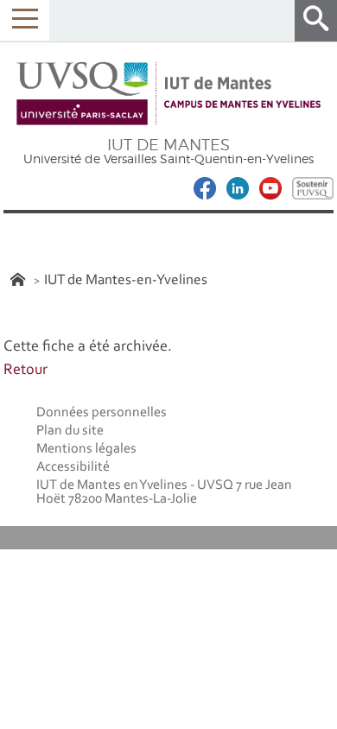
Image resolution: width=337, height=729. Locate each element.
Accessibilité (73, 467)
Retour (25, 370)
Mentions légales (86, 449)
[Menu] (24, 20)
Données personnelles (101, 413)
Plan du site (70, 431)
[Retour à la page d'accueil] (168, 94)
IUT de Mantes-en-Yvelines (125, 280)
